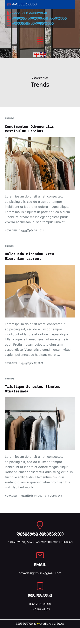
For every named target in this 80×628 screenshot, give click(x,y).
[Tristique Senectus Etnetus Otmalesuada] (40, 423)
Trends (9, 118)
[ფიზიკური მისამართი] (40, 525)
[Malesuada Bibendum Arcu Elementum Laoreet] (40, 291)
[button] (40, 41)
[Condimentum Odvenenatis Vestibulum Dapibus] (40, 163)
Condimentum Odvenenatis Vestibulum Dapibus (29, 128)
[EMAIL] (40, 555)
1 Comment (55, 495)
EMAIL (40, 564)
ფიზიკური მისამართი (40, 534)
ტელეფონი (40, 595)
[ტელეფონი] (40, 586)
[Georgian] (36, 54)
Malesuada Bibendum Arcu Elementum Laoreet (29, 256)
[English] (43, 54)
